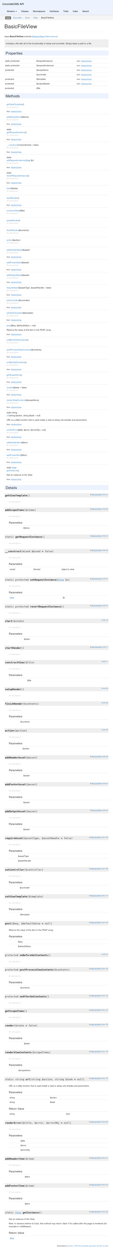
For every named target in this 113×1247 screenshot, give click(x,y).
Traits (65, 11)
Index (75, 11)
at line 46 (105, 550)
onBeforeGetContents (17, 339)
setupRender (13, 220)
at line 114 (104, 895)
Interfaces (54, 11)
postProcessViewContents (19, 349)
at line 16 (105, 620)
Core (27, 17)
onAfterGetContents (16, 362)
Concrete (17, 17)
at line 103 (104, 837)
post (9, 325)
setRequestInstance (16, 160)
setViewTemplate (15, 312)
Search (85, 11)
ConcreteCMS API (13, 4)
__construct (12, 144)
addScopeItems (14, 116)
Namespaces (39, 11)
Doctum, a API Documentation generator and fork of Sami (87, 1246)
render (10, 387)
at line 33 (105, 536)
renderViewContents (16, 400)
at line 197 (104, 1078)
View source (51, 36)
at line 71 (105, 647)
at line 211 (104, 1158)
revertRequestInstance (17, 175)
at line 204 (104, 1122)
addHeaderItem (14, 442)
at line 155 (104, 1024)
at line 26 (105, 509)
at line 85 (105, 756)
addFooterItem (13, 455)
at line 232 (104, 1212)
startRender (12, 197)
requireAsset (12, 287)
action (9, 239)
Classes (25, 11)
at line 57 (105, 605)
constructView (13, 210)
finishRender (12, 230)
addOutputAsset (14, 275)
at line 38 (105, 703)
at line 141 (104, 1010)
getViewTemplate (15, 104)
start (9, 188)
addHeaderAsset (14, 249)
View (35, 17)
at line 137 (104, 995)
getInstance (12, 470)
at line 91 (105, 783)
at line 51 (105, 579)
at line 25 (105, 730)
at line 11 (105, 661)
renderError (12, 429)
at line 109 (104, 868)
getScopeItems (14, 374)
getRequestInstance (16, 132)
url (8, 415)
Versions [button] (11, 11)
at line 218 (104, 1185)
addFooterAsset (14, 262)
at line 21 (105, 494)
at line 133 (104, 968)
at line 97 (105, 810)
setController (13, 300)
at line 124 (104, 922)
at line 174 (104, 1051)
